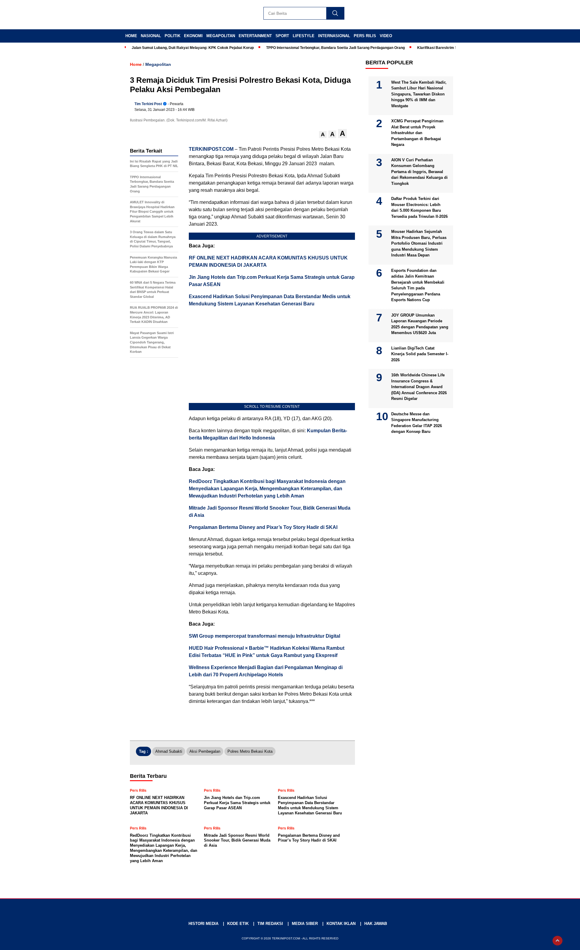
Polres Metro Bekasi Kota (249, 751)
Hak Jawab (375, 923)
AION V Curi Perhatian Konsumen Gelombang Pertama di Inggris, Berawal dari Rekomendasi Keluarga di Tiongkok (419, 171)
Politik (172, 36)
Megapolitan (220, 36)
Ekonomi (193, 36)
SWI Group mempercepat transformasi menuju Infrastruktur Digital (264, 636)
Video (386, 36)
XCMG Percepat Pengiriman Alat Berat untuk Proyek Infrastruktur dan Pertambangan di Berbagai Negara (417, 133)
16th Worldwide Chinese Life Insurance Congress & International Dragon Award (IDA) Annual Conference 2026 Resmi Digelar (419, 387)
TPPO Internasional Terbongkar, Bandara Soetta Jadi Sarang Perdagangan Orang (335, 48)
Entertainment (255, 36)
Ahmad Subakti (168, 751)
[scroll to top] (557, 941)
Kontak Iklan (341, 923)
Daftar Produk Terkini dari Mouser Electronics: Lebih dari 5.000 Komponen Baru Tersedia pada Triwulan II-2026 (419, 207)
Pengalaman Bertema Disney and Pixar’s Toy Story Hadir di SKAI (263, 527)
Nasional (151, 36)
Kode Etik (238, 923)
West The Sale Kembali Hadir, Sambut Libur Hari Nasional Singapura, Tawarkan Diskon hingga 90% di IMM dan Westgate (418, 94)
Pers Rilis (365, 36)
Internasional (334, 36)
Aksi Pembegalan (204, 751)
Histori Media (203, 923)
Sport (282, 36)
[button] (323, 134)
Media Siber (305, 923)
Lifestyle (303, 36)
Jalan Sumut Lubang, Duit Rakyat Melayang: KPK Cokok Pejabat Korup (193, 48)
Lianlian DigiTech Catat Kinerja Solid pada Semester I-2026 (419, 354)
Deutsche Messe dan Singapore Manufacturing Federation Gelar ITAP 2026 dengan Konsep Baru (416, 422)
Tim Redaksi (270, 923)
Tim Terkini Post (148, 104)
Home (131, 36)
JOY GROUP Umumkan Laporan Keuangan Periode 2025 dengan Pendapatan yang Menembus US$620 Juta (419, 324)
